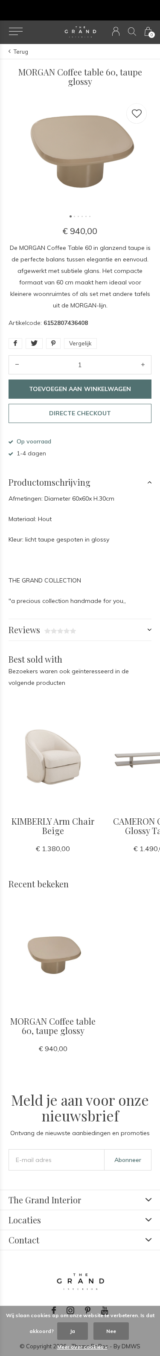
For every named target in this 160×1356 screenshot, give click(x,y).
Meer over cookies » (82, 1347)
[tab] (80, 482)
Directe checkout (80, 413)
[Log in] (115, 31)
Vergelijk (80, 343)
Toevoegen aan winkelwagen (80, 389)
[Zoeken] (132, 31)
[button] (15, 31)
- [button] (17, 364)
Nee (111, 1331)
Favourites (136, 113)
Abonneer (127, 1160)
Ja (72, 1331)
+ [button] (142, 364)
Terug (21, 51)
